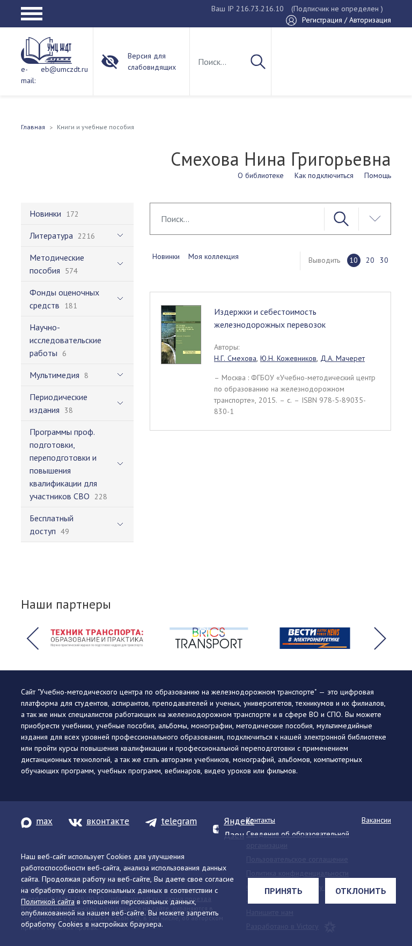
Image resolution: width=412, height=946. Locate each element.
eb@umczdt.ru (64, 69)
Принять (283, 890)
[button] (32, 638)
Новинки (166, 256)
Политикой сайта (48, 901)
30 (384, 260)
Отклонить (360, 890)
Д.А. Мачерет (342, 358)
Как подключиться (324, 175)
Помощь (377, 175)
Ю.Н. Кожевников (288, 358)
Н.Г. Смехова (235, 358)
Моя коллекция (213, 256)
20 (370, 260)
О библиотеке (261, 175)
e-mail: (28, 74)
